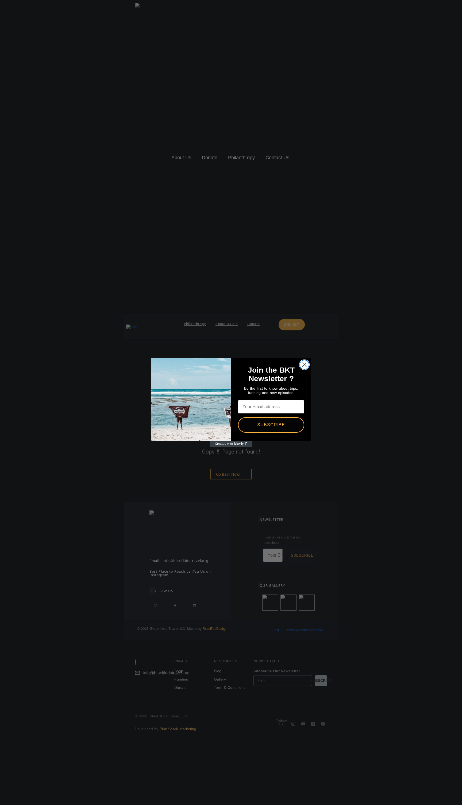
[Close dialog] (304, 364)
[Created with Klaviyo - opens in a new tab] (231, 444)
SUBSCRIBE (271, 425)
